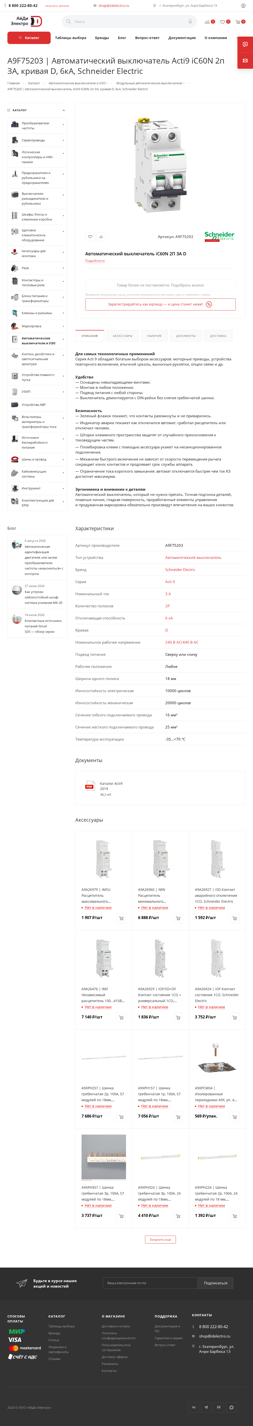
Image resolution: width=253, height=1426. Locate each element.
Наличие (154, 336)
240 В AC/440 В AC (181, 642)
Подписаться (215, 1282)
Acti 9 (170, 581)
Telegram (206, 1407)
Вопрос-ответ (165, 1345)
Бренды (54, 1333)
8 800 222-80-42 (23, 5)
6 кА (169, 617)
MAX (231, 1407)
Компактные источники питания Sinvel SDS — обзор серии (43, 626)
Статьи (53, 1340)
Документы (185, 336)
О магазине (113, 1316)
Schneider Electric (180, 569)
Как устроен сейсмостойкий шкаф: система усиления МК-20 (43, 597)
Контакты (109, 1370)
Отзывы (54, 1359)
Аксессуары (122, 336)
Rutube (218, 1407)
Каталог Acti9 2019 (111, 786)
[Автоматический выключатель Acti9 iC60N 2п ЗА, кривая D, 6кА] (160, 165)
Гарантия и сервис (169, 1338)
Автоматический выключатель (193, 557)
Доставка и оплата (116, 1326)
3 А (168, 593)
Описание (90, 336)
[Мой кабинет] (243, 6)
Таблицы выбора (61, 1326)
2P (167, 605)
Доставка (218, 336)
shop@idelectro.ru (114, 5)
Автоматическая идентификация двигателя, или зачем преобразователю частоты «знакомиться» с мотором (44, 560)
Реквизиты (110, 1363)
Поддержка (166, 1316)
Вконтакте (193, 1407)
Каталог (56, 1316)
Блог (11, 528)
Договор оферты (115, 1357)
